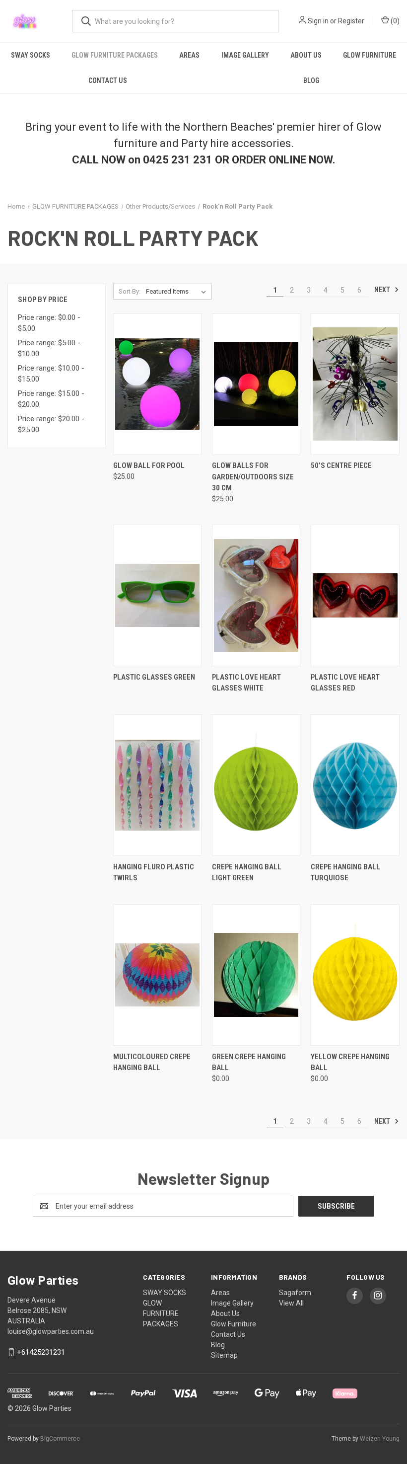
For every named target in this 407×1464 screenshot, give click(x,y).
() (394, 21)
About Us (306, 55)
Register (351, 21)
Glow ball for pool (149, 465)
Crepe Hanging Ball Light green (246, 872)
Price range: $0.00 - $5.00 (49, 323)
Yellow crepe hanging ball (350, 1062)
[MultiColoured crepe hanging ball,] (157, 975)
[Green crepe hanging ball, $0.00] (256, 975)
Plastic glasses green (154, 677)
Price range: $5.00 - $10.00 (49, 348)
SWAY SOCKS (30, 55)
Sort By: (129, 291)
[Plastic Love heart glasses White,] (256, 595)
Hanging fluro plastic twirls (153, 872)
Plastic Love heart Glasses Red (345, 683)
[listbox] (177, 291)
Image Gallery (245, 55)
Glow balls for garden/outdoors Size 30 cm (253, 476)
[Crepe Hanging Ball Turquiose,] (355, 785)
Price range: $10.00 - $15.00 (51, 374)
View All (291, 1303)
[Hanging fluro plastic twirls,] (157, 785)
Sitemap (224, 1355)
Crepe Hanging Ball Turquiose (345, 872)
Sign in (318, 21)
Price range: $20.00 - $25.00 (51, 424)
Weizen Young (380, 1438)
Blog (311, 80)
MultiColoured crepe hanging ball (152, 1062)
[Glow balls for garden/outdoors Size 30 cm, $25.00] (256, 384)
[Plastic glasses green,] (157, 595)
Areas (189, 55)
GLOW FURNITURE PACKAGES (114, 55)
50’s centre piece (341, 465)
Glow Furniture (369, 55)
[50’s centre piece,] (355, 384)
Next (383, 290)
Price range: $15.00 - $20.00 (51, 399)
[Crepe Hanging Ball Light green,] (256, 785)
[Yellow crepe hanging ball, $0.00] (355, 975)
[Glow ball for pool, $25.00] (157, 384)
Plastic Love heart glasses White (246, 683)
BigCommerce (60, 1438)
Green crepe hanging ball (249, 1062)
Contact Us (107, 80)
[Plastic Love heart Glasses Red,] (355, 595)
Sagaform (295, 1293)
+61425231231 (41, 1352)
